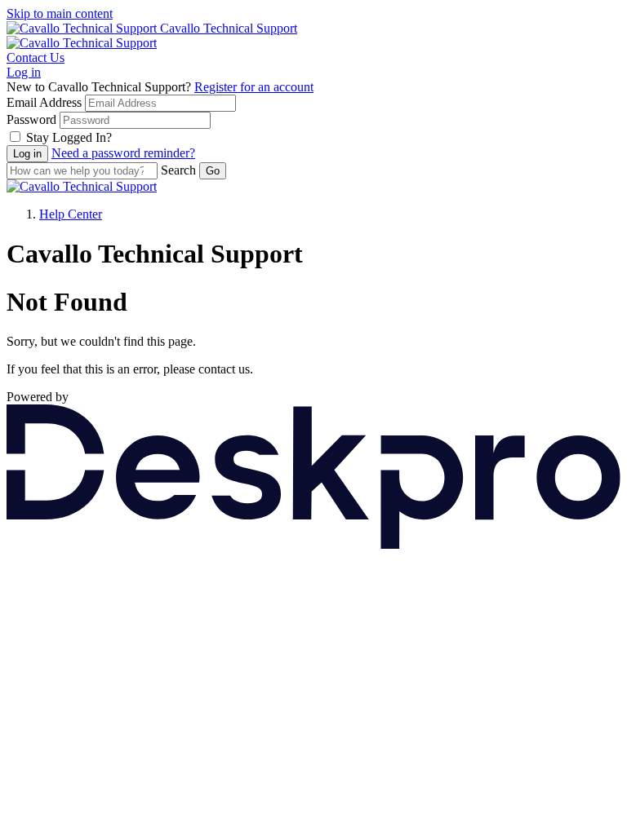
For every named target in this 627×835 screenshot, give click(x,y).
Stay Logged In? (69, 137)
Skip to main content (60, 13)
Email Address (44, 102)
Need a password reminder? (123, 153)
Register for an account (254, 87)
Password (31, 119)
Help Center (70, 214)
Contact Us (35, 57)
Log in (24, 72)
